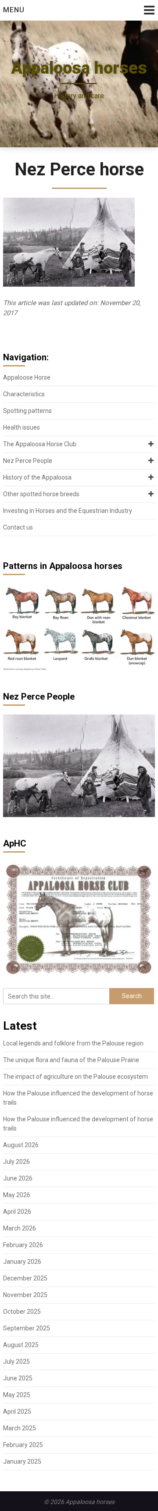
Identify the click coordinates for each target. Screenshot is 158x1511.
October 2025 (22, 1311)
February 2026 (23, 1244)
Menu (14, 10)
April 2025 (17, 1411)
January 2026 (22, 1261)
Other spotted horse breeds (41, 494)
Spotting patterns (27, 410)
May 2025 (16, 1394)
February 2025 (23, 1444)
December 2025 (25, 1278)
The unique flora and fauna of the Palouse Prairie (71, 1059)
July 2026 (16, 1161)
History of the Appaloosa (37, 477)
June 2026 (17, 1178)
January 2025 (22, 1461)
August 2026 (21, 1144)
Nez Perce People (27, 460)
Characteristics (24, 394)
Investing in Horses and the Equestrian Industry (67, 510)
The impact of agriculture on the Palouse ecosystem (75, 1076)
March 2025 (19, 1428)
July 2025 (16, 1361)
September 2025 (26, 1328)
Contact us (18, 527)
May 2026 (16, 1194)
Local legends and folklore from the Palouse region (73, 1043)
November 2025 (25, 1294)
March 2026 (19, 1228)
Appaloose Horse (26, 377)
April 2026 (17, 1211)
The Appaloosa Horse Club (39, 444)
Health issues (21, 427)
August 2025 (21, 1344)
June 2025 (17, 1378)
